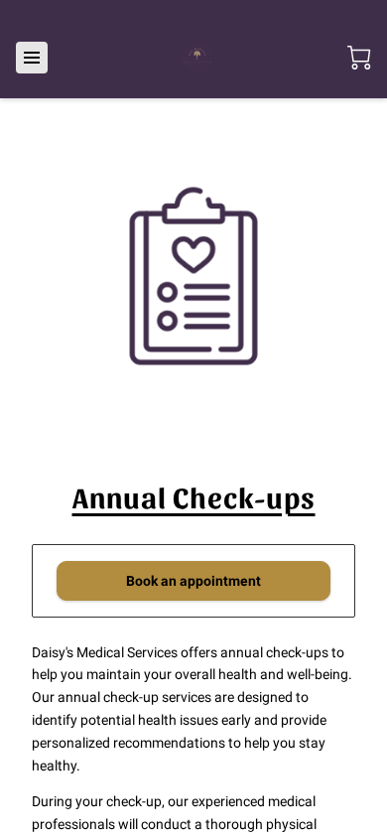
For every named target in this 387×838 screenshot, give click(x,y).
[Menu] (32, 57)
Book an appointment (193, 581)
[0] (359, 58)
